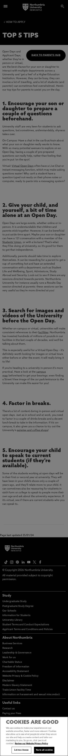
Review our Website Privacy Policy (31, 744)
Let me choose (21, 750)
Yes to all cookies (44, 750)
